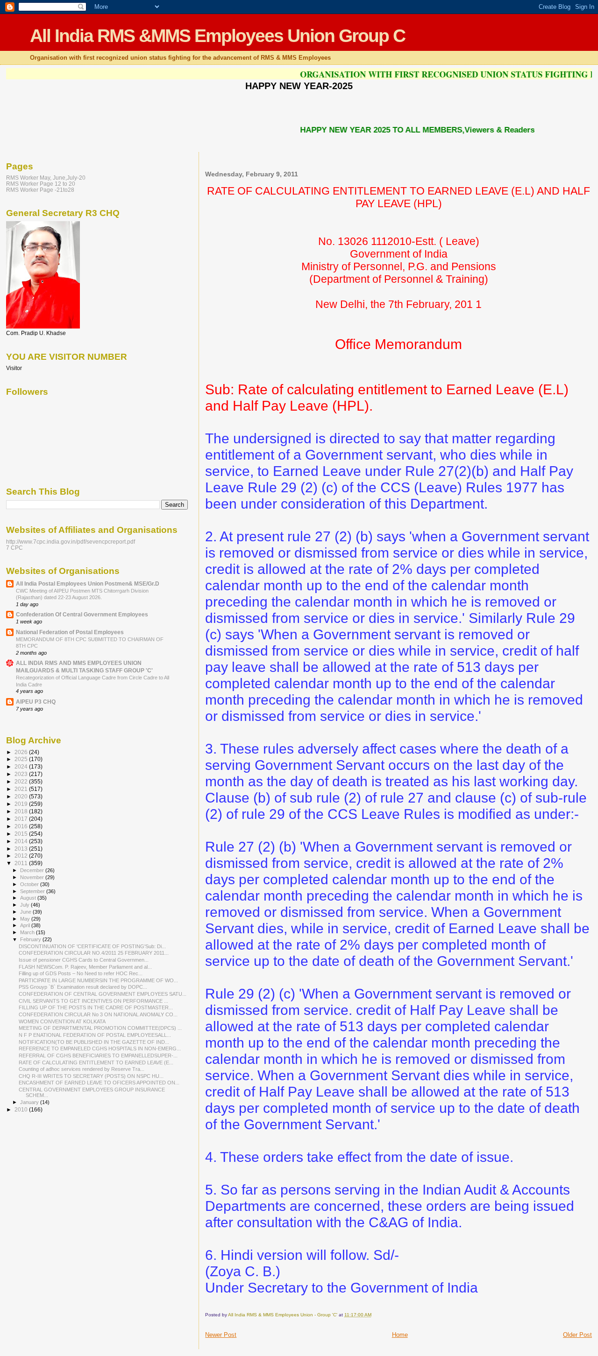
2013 (21, 849)
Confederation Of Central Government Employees (82, 614)
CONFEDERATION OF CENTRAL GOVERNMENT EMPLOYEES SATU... (102, 994)
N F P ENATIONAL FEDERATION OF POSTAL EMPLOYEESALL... (95, 1035)
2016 (21, 826)
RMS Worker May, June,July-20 (45, 178)
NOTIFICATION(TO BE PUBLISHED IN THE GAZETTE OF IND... (94, 1042)
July (25, 905)
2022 (21, 781)
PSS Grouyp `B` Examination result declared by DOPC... (83, 987)
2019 (21, 804)
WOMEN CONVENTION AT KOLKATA (62, 1021)
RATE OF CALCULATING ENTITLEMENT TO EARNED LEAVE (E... (96, 1062)
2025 (21, 759)
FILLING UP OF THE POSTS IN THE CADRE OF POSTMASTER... (96, 1007)
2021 (21, 789)
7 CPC (14, 548)
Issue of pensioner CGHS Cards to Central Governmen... (84, 960)
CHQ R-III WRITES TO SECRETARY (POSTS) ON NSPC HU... (91, 1076)
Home (400, 1334)
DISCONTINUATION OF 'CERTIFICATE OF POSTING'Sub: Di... (92, 946)
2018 (21, 811)
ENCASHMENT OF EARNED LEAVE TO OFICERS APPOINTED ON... (99, 1082)
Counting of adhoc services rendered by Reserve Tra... (81, 1069)
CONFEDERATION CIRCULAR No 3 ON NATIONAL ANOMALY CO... (98, 1014)
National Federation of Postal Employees (70, 632)
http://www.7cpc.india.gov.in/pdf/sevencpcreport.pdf (70, 541)
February (31, 939)
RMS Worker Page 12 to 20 (40, 184)
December (32, 870)
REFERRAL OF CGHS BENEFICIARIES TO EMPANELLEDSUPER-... (98, 1055)
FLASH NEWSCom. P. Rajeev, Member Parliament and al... (85, 967)
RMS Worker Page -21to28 (40, 190)
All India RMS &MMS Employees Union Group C (217, 36)
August (28, 898)
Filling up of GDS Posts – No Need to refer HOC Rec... (80, 973)
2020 (21, 796)
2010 (21, 1109)
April (25, 925)
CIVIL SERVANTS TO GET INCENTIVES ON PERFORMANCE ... (93, 1001)
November (32, 877)
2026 (21, 752)
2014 (21, 841)
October (30, 884)
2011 (21, 863)
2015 (21, 834)
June (26, 912)
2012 (21, 856)
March (28, 932)
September (33, 891)
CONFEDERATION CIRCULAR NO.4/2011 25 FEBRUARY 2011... (94, 953)
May (25, 919)
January (30, 1102)
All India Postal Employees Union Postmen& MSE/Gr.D (87, 583)
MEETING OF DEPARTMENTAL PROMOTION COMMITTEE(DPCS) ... (100, 1028)
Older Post (577, 1334)
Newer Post (220, 1334)
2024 (21, 766)
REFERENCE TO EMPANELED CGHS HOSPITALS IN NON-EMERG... (100, 1048)
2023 (21, 774)
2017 (21, 819)
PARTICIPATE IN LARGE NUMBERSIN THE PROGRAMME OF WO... (98, 980)
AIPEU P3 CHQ (36, 702)
